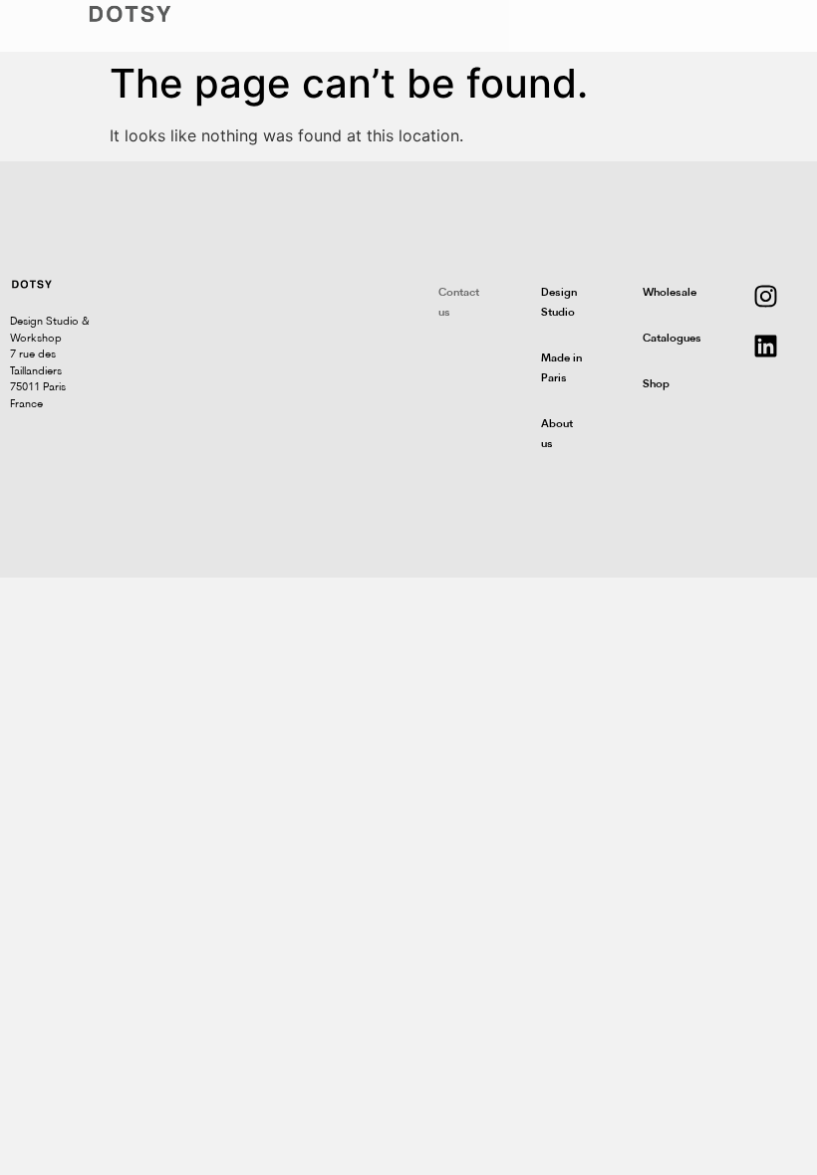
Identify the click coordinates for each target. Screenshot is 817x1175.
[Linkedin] (766, 345)
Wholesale (669, 293)
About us (557, 434)
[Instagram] (766, 296)
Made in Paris (561, 368)
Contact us (458, 303)
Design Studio (559, 303)
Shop (656, 384)
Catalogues (672, 339)
